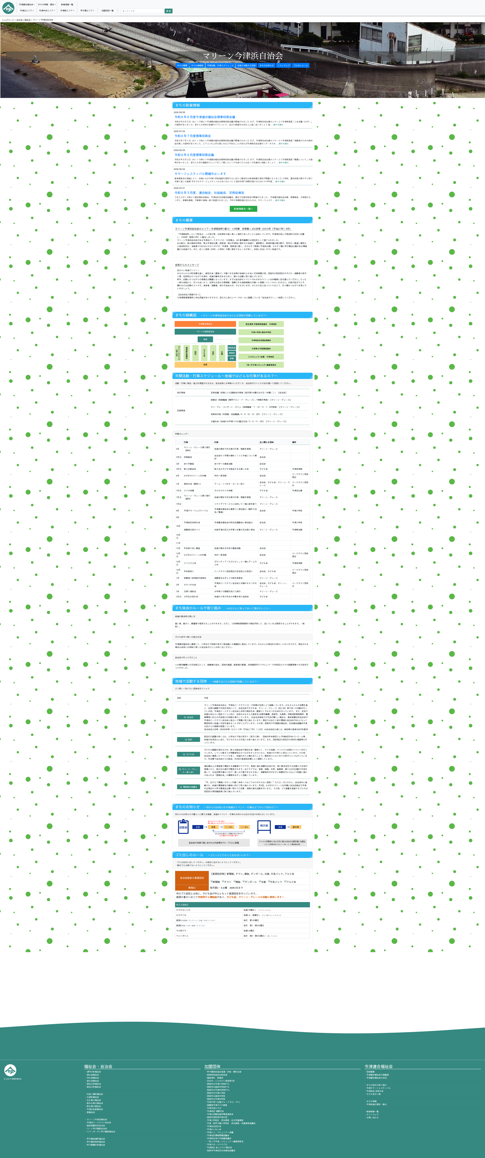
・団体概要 (370, 1071)
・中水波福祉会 (91, 1077)
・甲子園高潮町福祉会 (94, 1138)
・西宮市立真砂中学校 (214, 1096)
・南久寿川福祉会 (92, 1106)
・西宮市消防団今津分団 (215, 1117)
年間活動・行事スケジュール (220, 65)
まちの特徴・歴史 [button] (46, 4)
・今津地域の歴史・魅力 (376, 1104)
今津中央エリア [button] (46, 10)
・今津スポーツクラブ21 (215, 1144)
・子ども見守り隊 (373, 1094)
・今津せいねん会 (212, 1129)
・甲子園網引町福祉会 (94, 1144)
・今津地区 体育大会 (374, 1091)
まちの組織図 (197, 65)
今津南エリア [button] (66, 10)
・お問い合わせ (372, 1117)
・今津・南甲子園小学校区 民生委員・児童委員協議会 (230, 1123)
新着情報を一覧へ (243, 208)
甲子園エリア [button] (86, 10)
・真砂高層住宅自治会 (94, 1125)
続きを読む (278, 124)
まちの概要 (182, 65)
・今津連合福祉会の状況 (376, 1077)
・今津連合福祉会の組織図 (377, 1074)
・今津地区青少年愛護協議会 (217, 1138)
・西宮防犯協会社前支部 (215, 1074)
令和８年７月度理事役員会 (193, 136)
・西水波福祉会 (91, 1074)
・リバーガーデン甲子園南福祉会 (99, 1131)
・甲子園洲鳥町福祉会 (94, 1141)
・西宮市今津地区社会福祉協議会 (219, 1150)
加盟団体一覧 (108, 10)
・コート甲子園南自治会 (95, 1128)
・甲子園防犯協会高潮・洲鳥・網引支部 (222, 1071)
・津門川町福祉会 (92, 1071)
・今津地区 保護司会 (214, 1111)
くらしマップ (284, 65)
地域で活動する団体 (246, 65)
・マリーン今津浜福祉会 (95, 1119)
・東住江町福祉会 (92, 1086)
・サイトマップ (372, 1114)
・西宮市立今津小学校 (214, 1092)
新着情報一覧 (67, 4)
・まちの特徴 (371, 1101)
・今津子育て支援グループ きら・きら (222, 1102)
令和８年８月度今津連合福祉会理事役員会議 (205, 117)
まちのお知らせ (267, 65)
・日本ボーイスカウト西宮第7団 (219, 1080)
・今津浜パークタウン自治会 (97, 1122)
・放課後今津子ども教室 (215, 1105)
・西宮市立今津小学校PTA (216, 1083)
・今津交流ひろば (212, 1108)
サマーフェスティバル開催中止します (200, 174)
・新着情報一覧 (372, 1111)
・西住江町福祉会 (92, 1083)
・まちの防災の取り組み (376, 1085)
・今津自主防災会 (212, 1126)
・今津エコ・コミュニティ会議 (218, 1132)
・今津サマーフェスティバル (378, 1088)
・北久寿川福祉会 (92, 1100)
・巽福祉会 (89, 1112)
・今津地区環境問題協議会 (216, 1135)
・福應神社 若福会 (213, 1077)
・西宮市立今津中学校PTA (216, 1089)
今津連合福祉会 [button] (26, 4)
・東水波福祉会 (91, 1080)
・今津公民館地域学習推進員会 (218, 1114)
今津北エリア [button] (26, 10)
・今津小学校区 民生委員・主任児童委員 (223, 1120)
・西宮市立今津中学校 (214, 1099)
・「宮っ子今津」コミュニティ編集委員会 (223, 1141)
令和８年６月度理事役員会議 (194, 155)
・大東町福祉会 (91, 1097)
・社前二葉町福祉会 (93, 1094)
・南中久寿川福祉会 (93, 1103)
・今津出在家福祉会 (93, 1109)
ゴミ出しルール (301, 65)
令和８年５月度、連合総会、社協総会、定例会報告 (209, 192)
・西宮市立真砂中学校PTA (216, 1086)
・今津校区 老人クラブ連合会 (218, 1147)
